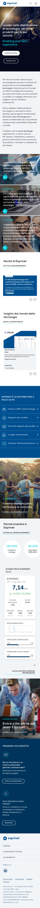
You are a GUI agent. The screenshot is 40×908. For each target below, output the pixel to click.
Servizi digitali (10, 350)
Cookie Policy (19, 879)
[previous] (30, 299)
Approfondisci (9, 291)
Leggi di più (8, 365)
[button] (11, 53)
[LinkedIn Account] (6, 871)
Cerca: (30, 3)
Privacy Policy (8, 879)
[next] (34, 299)
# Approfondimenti (10, 359)
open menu (36, 3)
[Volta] (20, 339)
